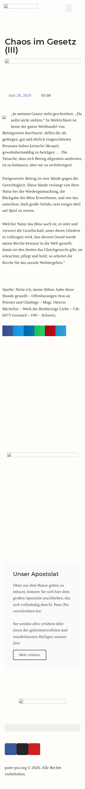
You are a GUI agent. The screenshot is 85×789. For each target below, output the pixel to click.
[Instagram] (22, 749)
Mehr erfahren (29, 655)
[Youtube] (34, 749)
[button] (69, 8)
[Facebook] (11, 749)
